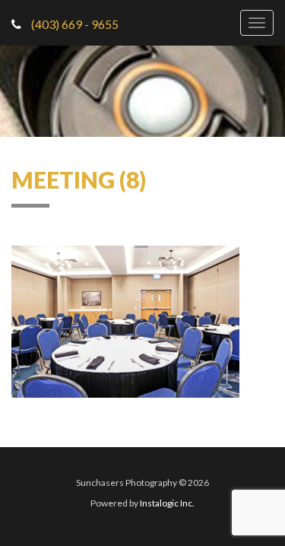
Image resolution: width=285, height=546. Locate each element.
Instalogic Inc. (167, 503)
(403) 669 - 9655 (74, 24)
